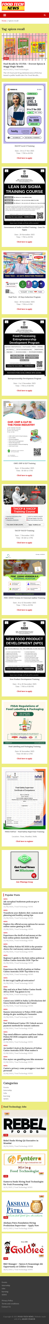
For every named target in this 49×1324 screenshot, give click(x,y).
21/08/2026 (8, 1028)
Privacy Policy (7, 1300)
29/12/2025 (8, 1228)
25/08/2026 (8, 907)
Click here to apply (24, 242)
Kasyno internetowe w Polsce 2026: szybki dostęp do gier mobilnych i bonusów (22, 1013)
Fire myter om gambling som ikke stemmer (23, 1059)
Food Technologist (21, 69)
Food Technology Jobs (14, 1106)
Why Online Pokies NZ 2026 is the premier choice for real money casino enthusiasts (23, 947)
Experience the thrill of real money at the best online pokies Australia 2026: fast (22, 936)
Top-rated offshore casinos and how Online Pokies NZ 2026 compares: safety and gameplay (23, 1036)
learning (6, 1096)
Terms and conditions (10, 1304)
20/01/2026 (8, 1146)
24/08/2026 (8, 952)
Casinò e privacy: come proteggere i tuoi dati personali (24, 1069)
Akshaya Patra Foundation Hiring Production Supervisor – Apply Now (21, 1224)
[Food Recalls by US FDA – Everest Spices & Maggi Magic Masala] (24, 47)
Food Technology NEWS (24, 907)
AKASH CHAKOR (28, 1319)
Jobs (5, 1093)
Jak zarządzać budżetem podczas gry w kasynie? (21, 902)
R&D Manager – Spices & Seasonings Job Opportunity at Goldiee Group (23, 1265)
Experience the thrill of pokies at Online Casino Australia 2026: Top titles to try (21, 970)
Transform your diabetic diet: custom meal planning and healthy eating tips (23, 914)
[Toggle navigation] (5, 15)
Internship (7, 1090)
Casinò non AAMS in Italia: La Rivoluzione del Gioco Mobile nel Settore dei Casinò (24, 1001)
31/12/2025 (7, 1187)
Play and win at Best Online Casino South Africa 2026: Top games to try (22, 990)
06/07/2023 (8, 69)
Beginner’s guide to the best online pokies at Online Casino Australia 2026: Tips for (23, 959)
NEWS (6, 58)
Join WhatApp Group (24, 882)
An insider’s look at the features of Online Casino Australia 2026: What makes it (22, 1049)
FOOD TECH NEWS (25, 1317)
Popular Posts (12, 894)
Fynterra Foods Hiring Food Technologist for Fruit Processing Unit (23, 1183)
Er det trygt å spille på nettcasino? (19, 980)
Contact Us (6, 1307)
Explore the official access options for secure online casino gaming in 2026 (24, 925)
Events (6, 1087)
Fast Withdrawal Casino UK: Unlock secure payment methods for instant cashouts (23, 1024)
